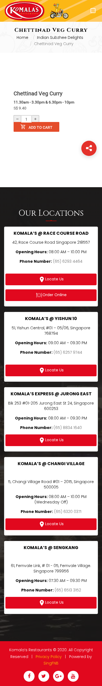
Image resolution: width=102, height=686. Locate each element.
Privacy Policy (49, 656)
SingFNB (51, 663)
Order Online (54, 295)
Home (22, 37)
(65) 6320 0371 (67, 511)
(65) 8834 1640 (68, 427)
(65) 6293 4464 (67, 261)
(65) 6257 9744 (68, 352)
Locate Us (54, 279)
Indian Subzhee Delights (60, 37)
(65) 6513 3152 (68, 590)
